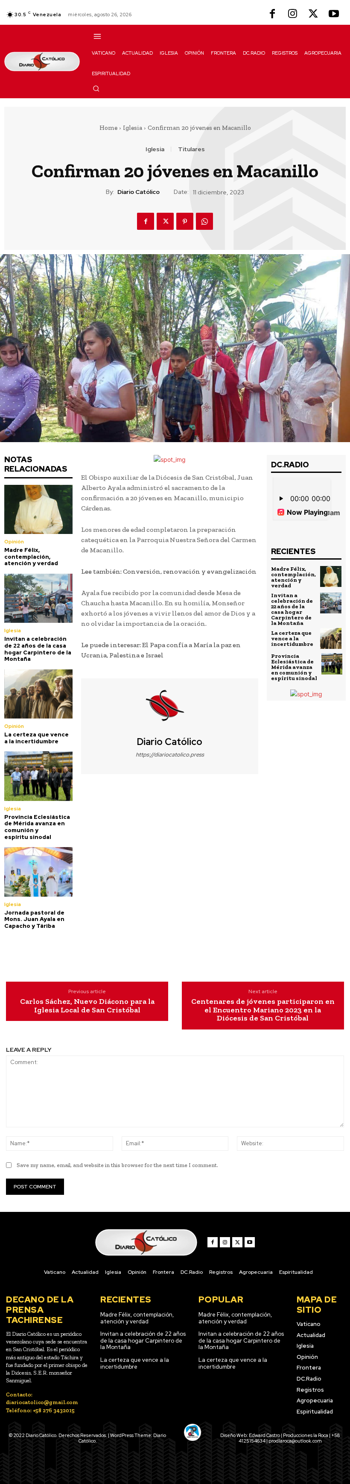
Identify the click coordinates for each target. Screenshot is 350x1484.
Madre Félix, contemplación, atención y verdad (31, 556)
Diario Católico (138, 192)
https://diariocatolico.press (170, 754)
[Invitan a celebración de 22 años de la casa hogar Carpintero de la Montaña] (38, 598)
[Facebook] (272, 14)
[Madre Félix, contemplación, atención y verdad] (38, 509)
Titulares (191, 149)
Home (108, 128)
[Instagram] (293, 14)
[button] (96, 88)
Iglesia (132, 128)
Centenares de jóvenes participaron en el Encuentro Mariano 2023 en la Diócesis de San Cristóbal (263, 1010)
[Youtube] (334, 14)
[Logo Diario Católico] (42, 62)
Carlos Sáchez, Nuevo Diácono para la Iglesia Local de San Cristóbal (87, 1006)
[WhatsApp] (204, 221)
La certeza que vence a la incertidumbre (36, 738)
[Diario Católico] (169, 707)
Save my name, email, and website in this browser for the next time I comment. (117, 1165)
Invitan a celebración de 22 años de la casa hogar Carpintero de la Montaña (37, 649)
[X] (313, 14)
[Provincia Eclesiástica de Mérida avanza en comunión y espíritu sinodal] (38, 776)
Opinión (14, 541)
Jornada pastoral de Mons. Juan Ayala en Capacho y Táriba (34, 919)
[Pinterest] (184, 221)
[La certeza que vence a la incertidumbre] (38, 694)
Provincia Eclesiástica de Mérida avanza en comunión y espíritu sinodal (37, 827)
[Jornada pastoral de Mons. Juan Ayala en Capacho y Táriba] (38, 871)
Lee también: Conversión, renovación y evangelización (169, 571)
